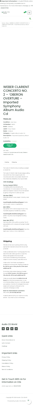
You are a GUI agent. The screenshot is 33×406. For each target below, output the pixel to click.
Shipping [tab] (14, 162)
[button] (30, 18)
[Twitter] (7, 328)
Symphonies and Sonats (16, 152)
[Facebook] (11, 328)
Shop (7, 23)
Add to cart (10, 145)
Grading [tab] (7, 162)
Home (3, 23)
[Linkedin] (16, 328)
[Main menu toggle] (29, 12)
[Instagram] (3, 328)
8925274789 (17, 386)
